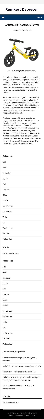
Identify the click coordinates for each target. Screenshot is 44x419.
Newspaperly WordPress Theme (22, 415)
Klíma (5, 195)
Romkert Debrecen (22, 9)
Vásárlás (6, 233)
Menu (39, 17)
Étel (4, 184)
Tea (4, 222)
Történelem (7, 228)
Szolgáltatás (7, 206)
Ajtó (4, 162)
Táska (5, 217)
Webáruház (7, 239)
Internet (6, 189)
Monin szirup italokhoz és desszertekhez (19, 372)
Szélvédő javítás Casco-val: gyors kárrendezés (22, 366)
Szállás (5, 200)
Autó (4, 167)
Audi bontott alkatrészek (10, 253)
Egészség (6, 173)
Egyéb (5, 178)
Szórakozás (7, 211)
